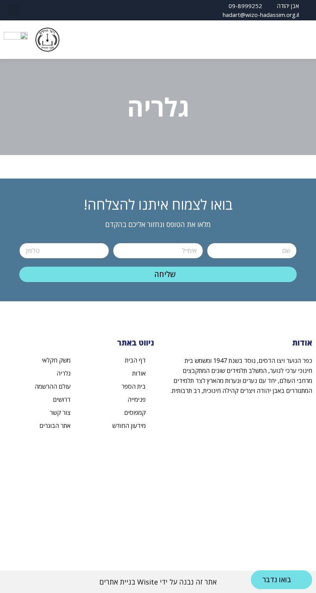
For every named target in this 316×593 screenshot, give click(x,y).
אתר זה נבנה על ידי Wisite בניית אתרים (158, 581)
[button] (14, 10)
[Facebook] (53, 10)
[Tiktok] (26, 10)
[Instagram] (39, 10)
